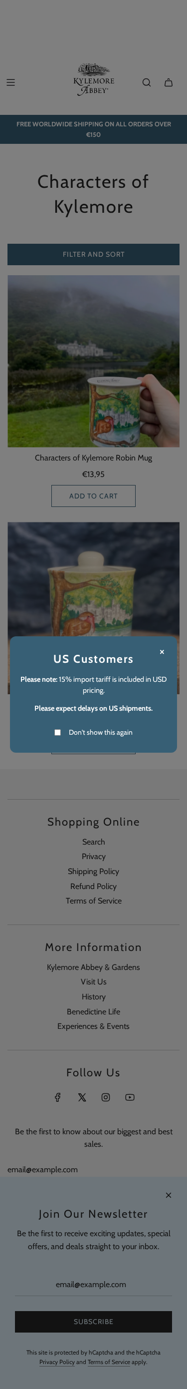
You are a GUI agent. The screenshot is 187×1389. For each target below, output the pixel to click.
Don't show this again (101, 732)
